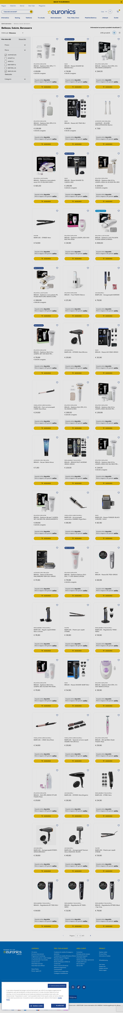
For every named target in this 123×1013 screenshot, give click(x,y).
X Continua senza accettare (57, 985)
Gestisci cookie (38, 1006)
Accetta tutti (60, 1005)
